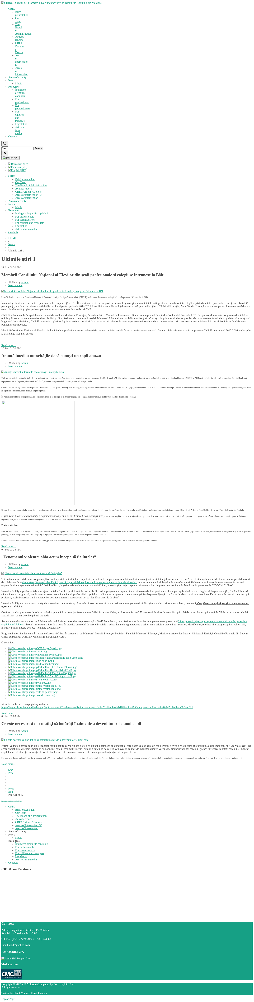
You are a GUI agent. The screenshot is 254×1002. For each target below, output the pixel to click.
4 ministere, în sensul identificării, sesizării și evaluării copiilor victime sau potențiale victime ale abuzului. (79, 582)
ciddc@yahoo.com (19, 945)
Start (10, 769)
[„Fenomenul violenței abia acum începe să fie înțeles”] (31, 573)
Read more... (8, 345)
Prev (10, 772)
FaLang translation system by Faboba (11, 801)
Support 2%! (24, 958)
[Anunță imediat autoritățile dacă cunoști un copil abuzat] (32, 372)
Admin (25, 282)
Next (11, 788)
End (10, 791)
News (11, 244)
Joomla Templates (39, 984)
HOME (12, 238)
